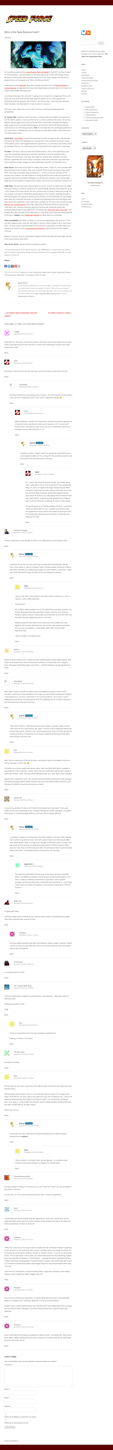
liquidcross (18, 798)
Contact (84, 72)
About (83, 70)
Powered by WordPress (11, 1441)
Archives (84, 94)
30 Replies (7, 37)
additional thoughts (32, 215)
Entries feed (85, 201)
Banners (84, 91)
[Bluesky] (83, 34)
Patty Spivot (61, 272)
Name (7, 1389)
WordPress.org (86, 207)
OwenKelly (23, 385)
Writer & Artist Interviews (89, 80)
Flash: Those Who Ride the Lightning (47, 293)
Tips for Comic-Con (87, 88)
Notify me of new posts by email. (16, 1423)
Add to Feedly (89, 107)
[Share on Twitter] (9, 266)
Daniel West (37, 272)
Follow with (90, 115)
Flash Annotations (87, 78)
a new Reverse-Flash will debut (37, 72)
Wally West (20, 275)
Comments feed (86, 204)
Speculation (12, 275)
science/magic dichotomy (35, 228)
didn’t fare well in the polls (57, 210)
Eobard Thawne (61, 85)
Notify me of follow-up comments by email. (20, 1417)
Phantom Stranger (21, 530)
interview (22, 85)
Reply (6, 353)
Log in (83, 199)
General (23, 272)
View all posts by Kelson (26, 296)
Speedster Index (86, 86)
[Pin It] (15, 266)
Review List (85, 83)
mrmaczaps (18, 962)
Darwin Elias (46, 272)
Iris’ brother (18, 138)
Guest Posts (85, 75)
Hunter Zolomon (10, 88)
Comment (8, 1365)
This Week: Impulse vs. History (60, 313)
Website (7, 1406)
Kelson (43, 275)
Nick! (16, 361)
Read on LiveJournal (91, 112)
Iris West (53, 272)
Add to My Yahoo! (91, 109)
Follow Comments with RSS (94, 117)
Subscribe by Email (91, 120)
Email (7, 1398)
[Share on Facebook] (5, 266)
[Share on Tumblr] (12, 266)
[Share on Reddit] (19, 266)
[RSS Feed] (88, 34)
